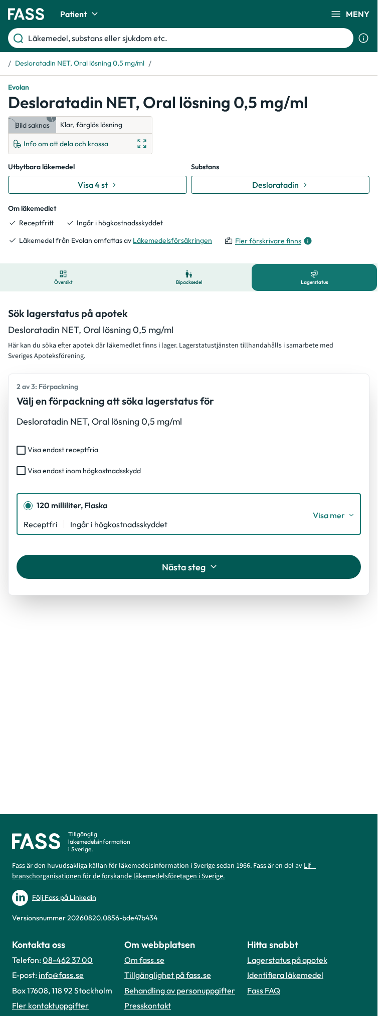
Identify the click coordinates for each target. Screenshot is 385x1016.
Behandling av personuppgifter (179, 990)
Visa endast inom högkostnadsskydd (84, 470)
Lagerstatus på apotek (287, 960)
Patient (73, 14)
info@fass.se (61, 975)
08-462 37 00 (68, 960)
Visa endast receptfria (63, 449)
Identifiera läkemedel (285, 975)
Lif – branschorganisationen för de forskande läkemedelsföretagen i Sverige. (164, 871)
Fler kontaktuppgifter (50, 1005)
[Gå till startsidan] (26, 14)
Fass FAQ (263, 990)
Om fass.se (144, 960)
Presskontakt (147, 1005)
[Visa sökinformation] (363, 38)
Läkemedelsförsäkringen (172, 240)
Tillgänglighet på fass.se (167, 975)
